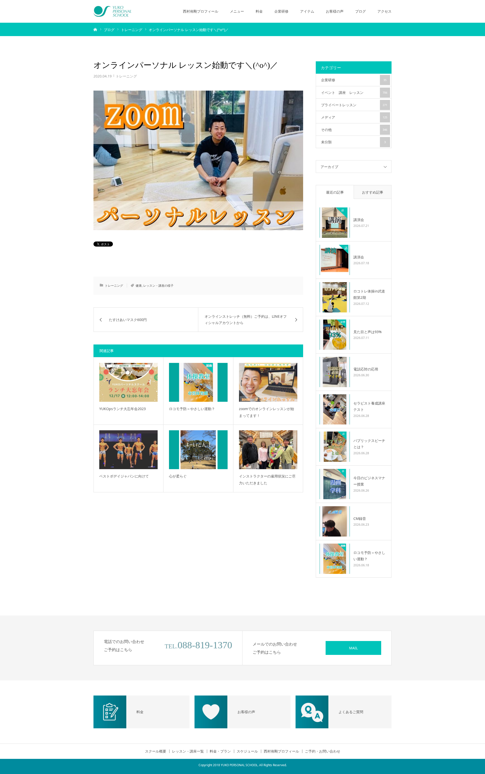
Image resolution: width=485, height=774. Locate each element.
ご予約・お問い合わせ (322, 751)
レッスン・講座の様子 (158, 285)
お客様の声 (335, 11)
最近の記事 (335, 192)
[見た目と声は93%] (335, 334)
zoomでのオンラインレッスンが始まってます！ (266, 412)
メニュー (237, 11)
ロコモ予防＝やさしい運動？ (192, 408)
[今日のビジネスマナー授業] (335, 484)
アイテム (307, 11)
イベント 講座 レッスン (354, 92)
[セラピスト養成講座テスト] (335, 409)
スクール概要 (155, 751)
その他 (354, 129)
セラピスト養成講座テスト (369, 406)
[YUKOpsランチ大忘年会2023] (128, 382)
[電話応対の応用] (335, 372)
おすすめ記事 (372, 192)
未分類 (353, 142)
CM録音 (359, 518)
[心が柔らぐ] (198, 449)
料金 (259, 11)
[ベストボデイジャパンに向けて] (128, 449)
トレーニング (126, 76)
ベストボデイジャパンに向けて (124, 476)
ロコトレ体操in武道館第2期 (369, 294)
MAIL (353, 648)
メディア (354, 117)
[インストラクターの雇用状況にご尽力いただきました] (268, 449)
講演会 (358, 219)
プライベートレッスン (354, 104)
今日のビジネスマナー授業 (369, 481)
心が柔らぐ (178, 476)
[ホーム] (95, 29)
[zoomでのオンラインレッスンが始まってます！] (268, 382)
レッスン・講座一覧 (188, 751)
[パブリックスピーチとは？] (335, 447)
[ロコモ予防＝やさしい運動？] (198, 382)
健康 (139, 285)
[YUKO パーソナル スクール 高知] (112, 11)
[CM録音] (335, 521)
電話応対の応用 (365, 369)
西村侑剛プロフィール (200, 11)
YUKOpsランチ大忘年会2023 (122, 408)
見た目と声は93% (367, 331)
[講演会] (335, 222)
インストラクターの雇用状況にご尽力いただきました (267, 479)
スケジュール (247, 751)
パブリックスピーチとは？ (369, 443)
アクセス (384, 11)
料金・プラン (220, 751)
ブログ (360, 11)
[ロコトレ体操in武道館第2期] (335, 297)
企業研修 (281, 11)
